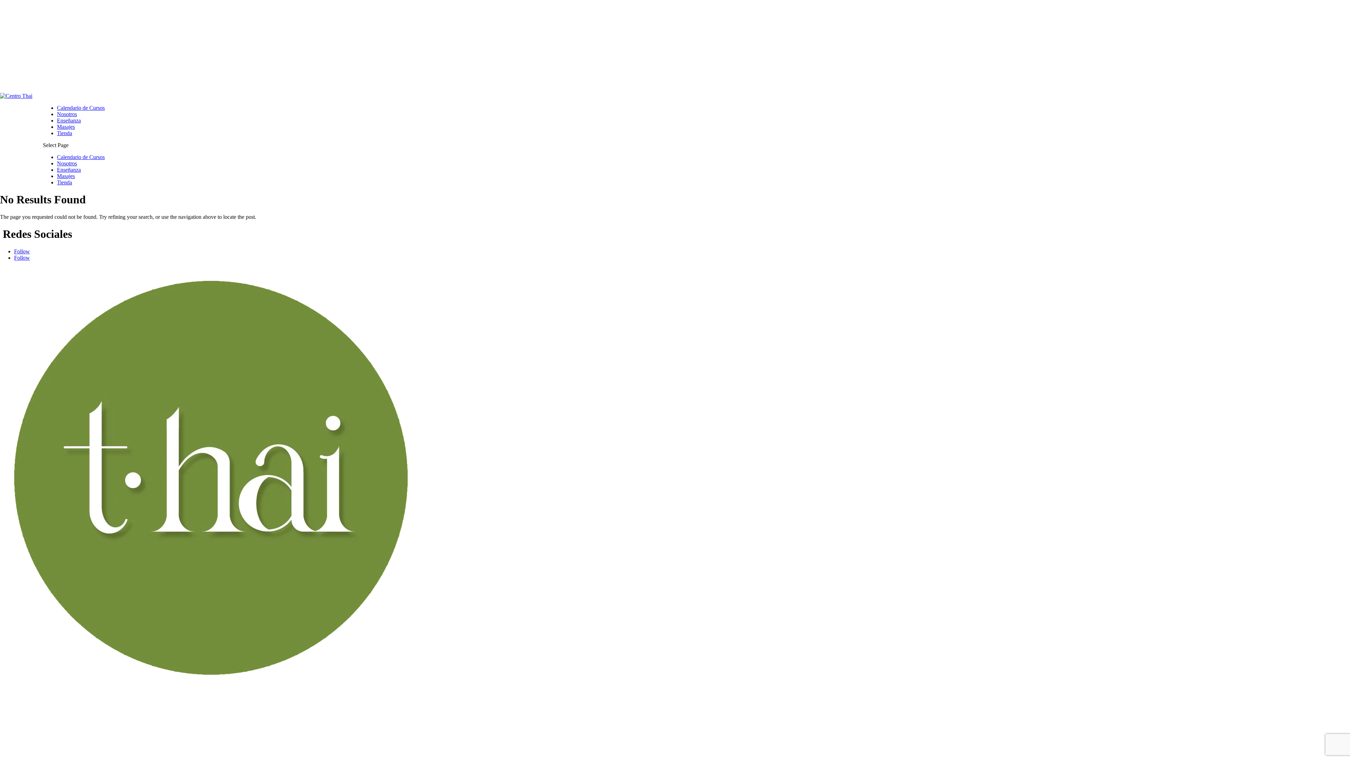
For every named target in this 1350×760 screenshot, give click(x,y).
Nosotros (67, 114)
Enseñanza (69, 121)
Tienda (64, 133)
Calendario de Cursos (81, 108)
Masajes (66, 127)
